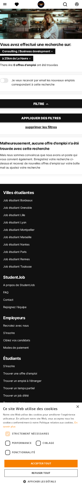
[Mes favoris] (17, 4)
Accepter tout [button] (41, 463)
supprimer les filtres (41, 127)
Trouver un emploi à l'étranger (22, 380)
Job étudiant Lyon (14, 222)
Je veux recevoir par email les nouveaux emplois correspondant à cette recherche (43, 82)
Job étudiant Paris (14, 251)
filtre (39, 104)
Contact (8, 299)
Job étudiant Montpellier (18, 229)
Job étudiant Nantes (16, 244)
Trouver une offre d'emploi (20, 373)
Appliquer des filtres (41, 118)
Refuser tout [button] (41, 473)
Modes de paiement (16, 347)
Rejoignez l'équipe (14, 307)
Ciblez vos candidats (16, 340)
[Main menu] (4, 4)
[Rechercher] (66, 4)
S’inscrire (9, 333)
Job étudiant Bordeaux (18, 200)
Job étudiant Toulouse (17, 266)
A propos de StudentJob (19, 285)
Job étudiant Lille (14, 215)
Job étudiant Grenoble (17, 207)
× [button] (77, 406)
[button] (41, 481)
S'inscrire (9, 366)
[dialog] (41, 445)
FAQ (6, 292)
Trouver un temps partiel (19, 388)
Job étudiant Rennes (16, 259)
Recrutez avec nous (16, 325)
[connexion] (76, 4)
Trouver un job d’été (16, 395)
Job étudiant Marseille (17, 237)
